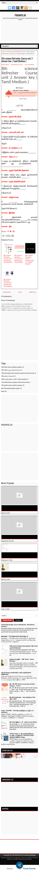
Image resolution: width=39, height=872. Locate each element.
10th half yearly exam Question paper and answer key (18, 373)
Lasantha (29, 857)
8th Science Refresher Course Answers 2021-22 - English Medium (30, 260)
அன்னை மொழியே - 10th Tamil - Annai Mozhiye (17, 574)
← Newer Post (6, 292)
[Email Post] (3, 235)
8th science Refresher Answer (16, 52)
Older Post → (33, 292)
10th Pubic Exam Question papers (12, 367)
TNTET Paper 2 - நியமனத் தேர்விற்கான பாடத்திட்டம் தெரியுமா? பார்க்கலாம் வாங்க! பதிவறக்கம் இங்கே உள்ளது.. (21, 735)
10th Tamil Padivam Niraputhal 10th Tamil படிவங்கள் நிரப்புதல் (18, 555)
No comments (29, 64)
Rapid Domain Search (25, 859)
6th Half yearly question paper (11, 388)
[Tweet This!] (10, 232)
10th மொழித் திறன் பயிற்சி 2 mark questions (15, 379)
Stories (10, 868)
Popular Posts (7, 620)
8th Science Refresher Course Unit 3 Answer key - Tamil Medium (18, 259)
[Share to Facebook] (13, 236)
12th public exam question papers (12, 385)
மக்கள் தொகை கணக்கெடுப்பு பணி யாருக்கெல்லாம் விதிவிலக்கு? (15, 604)
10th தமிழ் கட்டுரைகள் (8, 376)
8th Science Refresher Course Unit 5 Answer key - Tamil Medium (8, 259)
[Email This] (7, 236)
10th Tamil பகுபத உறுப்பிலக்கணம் (11, 370)
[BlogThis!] (9, 236)
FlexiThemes (11, 857)
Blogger (33, 855)
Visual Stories (29, 868)
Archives (18, 620)
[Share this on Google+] (14, 232)
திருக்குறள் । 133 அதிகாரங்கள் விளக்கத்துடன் (19, 537)
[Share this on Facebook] (8, 232)
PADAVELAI (20, 15)
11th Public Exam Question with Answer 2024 (15, 382)
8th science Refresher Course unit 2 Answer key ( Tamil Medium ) (17, 59)
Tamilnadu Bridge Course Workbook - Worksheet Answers (17, 508)
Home (4, 52)
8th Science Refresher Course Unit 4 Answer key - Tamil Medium (8, 283)
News (3, 391)
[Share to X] (11, 236)
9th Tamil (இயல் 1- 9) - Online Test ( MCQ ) (23, 722)
